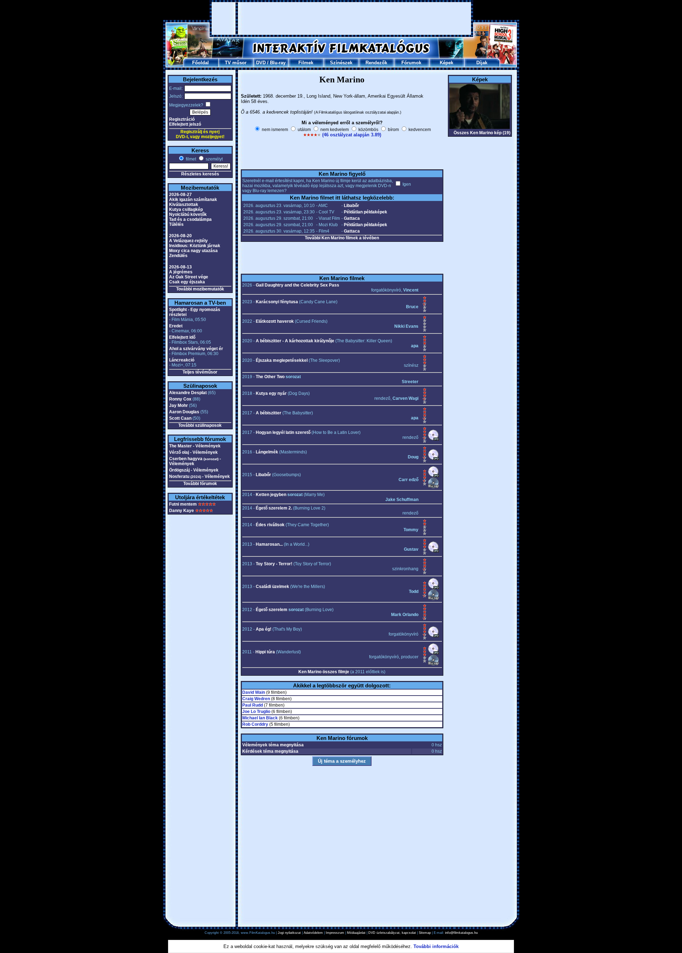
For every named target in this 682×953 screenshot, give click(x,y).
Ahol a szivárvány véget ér (196, 348)
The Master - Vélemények (195, 445)
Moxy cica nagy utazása (193, 250)
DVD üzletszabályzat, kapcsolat (392, 933)
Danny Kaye (181, 510)
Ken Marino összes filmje (323, 671)
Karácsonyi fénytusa (277, 301)
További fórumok (200, 483)
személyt (214, 159)
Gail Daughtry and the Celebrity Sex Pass (297, 285)
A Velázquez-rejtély (188, 240)
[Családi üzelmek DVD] (433, 587)
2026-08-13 (180, 267)
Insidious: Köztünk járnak (194, 245)
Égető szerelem (271, 609)
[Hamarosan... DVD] (433, 551)
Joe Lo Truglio (256, 711)
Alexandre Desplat (188, 392)
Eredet (176, 325)
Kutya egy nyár (271, 393)
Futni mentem (183, 504)
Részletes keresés (200, 173)
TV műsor (236, 62)
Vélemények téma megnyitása (273, 744)
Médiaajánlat (356, 933)
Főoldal (200, 62)
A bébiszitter (268, 412)
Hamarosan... (269, 544)
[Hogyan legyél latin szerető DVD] (433, 439)
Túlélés (176, 224)
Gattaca (352, 218)
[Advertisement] (341, 18)
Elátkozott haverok (275, 321)
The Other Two (270, 376)
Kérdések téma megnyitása (270, 751)
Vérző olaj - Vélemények (193, 452)
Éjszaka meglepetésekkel (282, 360)
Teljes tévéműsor (200, 372)
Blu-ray (278, 62)
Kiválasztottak (183, 204)
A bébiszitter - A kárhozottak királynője (295, 340)
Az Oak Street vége (188, 276)
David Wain (253, 692)
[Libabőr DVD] (433, 475)
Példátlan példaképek (365, 211)
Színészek (341, 62)
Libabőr (351, 205)
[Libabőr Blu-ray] (433, 487)
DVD (261, 62)
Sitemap (425, 933)
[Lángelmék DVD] (433, 458)
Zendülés (178, 255)
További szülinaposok (200, 425)
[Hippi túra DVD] (433, 652)
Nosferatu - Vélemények (199, 476)
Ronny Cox (180, 399)
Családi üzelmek (272, 586)
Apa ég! (263, 629)
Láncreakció (181, 360)
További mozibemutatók (200, 289)
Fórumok (411, 62)
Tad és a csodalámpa (190, 219)
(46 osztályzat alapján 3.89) (351, 134)
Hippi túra (265, 651)
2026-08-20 (180, 235)
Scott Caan (180, 418)
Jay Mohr (178, 405)
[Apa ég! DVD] (433, 635)
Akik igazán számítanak (193, 199)
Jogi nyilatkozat (289, 933)
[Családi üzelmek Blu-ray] (433, 599)
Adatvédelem (313, 933)
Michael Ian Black (260, 717)
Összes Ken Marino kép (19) (482, 132)
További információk (436, 946)
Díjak (481, 62)
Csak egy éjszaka (187, 281)
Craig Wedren (256, 698)
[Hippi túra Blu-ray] (433, 664)
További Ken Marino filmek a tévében (342, 237)
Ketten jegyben (271, 494)
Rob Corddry (255, 724)
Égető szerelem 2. (274, 508)
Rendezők (376, 62)
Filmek (305, 62)
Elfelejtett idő (182, 337)
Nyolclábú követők (188, 214)
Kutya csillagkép (186, 209)
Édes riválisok (270, 524)
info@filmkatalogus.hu (461, 933)
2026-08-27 (180, 194)
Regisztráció (182, 119)
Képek (446, 62)
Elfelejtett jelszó (185, 124)
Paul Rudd (252, 705)
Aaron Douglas (184, 411)
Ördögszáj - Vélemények (193, 470)
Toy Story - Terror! (274, 563)
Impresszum (335, 933)
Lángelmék (267, 452)
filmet (190, 159)
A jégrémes (181, 271)
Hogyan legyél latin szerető (283, 432)
